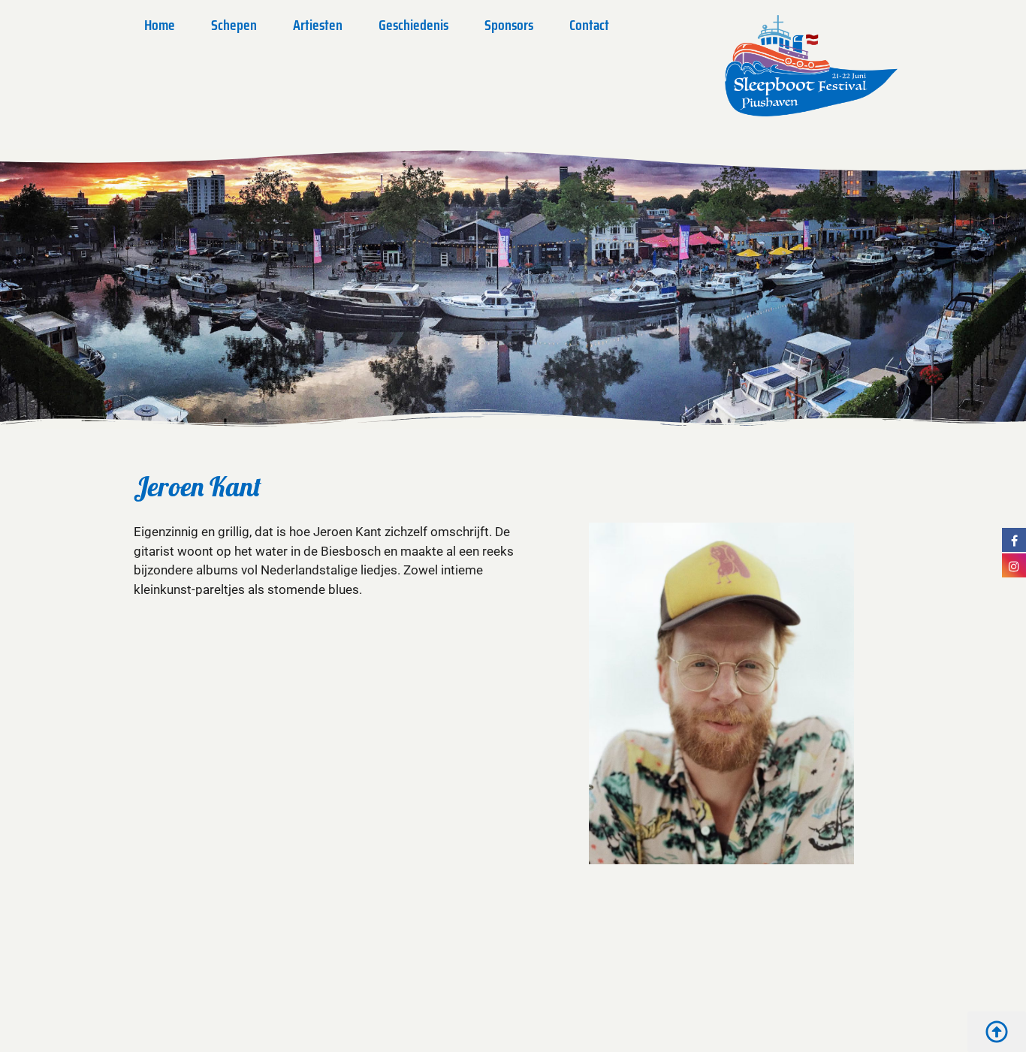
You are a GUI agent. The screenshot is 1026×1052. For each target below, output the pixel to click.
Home (159, 25)
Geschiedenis (413, 25)
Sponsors (508, 25)
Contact (589, 25)
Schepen (234, 25)
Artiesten (318, 25)
